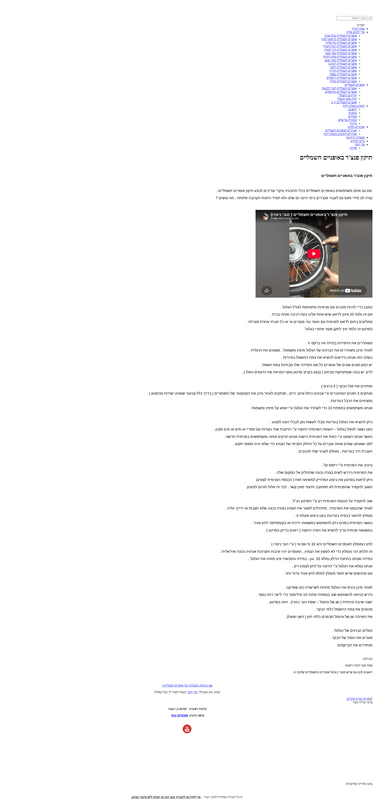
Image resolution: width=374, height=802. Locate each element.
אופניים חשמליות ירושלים (342, 77)
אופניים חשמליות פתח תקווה (340, 56)
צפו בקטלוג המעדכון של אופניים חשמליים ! (187, 685)
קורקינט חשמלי (348, 95)
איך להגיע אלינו (355, 32)
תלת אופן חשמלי (347, 98)
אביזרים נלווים (356, 127)
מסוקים (352, 116)
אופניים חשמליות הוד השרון (340, 49)
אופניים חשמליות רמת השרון (340, 46)
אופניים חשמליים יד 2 (344, 102)
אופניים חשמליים (355, 84)
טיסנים (353, 112)
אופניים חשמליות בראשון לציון (339, 39)
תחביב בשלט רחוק (354, 105)
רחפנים (352, 109)
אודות (353, 148)
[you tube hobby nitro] (187, 732)
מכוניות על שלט (347, 120)
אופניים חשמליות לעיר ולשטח (339, 88)
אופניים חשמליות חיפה (343, 67)
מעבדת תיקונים (355, 137)
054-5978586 (179, 715)
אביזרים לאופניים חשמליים (341, 130)
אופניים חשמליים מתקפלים (341, 91)
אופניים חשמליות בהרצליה (341, 42)
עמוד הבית (358, 28)
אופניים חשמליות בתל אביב (341, 35)
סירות (353, 123)
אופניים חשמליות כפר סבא (341, 53)
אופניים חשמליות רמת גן (342, 63)
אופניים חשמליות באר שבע (341, 60)
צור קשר (360, 144)
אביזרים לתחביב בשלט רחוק (340, 134)
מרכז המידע (358, 141)
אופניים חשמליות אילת (343, 81)
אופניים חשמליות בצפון (343, 74)
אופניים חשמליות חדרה (343, 70)
